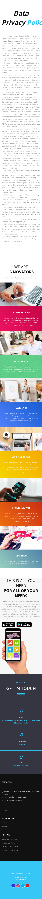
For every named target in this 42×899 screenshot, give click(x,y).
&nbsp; (4, 810)
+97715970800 (21, 797)
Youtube (5, 826)
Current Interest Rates (10, 850)
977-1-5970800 (21, 880)
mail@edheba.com (15, 800)
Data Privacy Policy (8, 843)
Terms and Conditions (9, 839)
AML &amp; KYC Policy (10, 846)
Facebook (5, 823)
